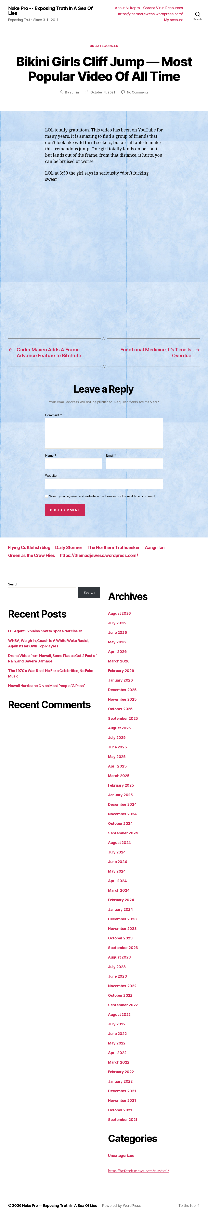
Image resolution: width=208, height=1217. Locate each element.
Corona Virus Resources (163, 8)
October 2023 (120, 938)
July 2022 (117, 1024)
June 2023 (117, 976)
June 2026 (117, 632)
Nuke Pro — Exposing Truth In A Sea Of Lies (59, 1205)
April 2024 (117, 881)
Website (51, 475)
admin (74, 92)
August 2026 (119, 613)
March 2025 (118, 776)
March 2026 (118, 661)
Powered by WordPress (121, 1205)
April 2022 (117, 1053)
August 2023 (119, 957)
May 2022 (117, 1043)
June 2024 (117, 862)
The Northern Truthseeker (113, 547)
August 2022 (119, 1014)
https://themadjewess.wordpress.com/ (150, 14)
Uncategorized (104, 46)
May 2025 (117, 757)
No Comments (137, 92)
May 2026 (117, 642)
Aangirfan (155, 547)
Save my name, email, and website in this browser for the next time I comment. (102, 496)
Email (111, 455)
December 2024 (122, 804)
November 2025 (122, 699)
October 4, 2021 (102, 92)
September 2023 (123, 948)
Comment (53, 415)
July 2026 (117, 623)
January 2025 (120, 795)
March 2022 (118, 1062)
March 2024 (118, 890)
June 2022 (117, 1033)
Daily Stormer (68, 547)
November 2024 (122, 814)
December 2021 (122, 1091)
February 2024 (121, 900)
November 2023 (122, 928)
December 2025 (122, 690)
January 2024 (120, 909)
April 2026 (117, 651)
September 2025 (123, 718)
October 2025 (120, 709)
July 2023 (117, 967)
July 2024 (117, 852)
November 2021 (122, 1100)
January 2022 (120, 1081)
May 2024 (117, 871)
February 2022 (121, 1072)
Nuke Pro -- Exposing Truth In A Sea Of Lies (50, 11)
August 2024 (119, 842)
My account (173, 20)
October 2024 (120, 823)
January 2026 (120, 680)
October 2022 (120, 995)
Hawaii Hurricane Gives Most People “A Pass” (46, 686)
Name (50, 455)
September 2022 (123, 1005)
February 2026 (121, 671)
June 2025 (117, 747)
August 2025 (119, 728)
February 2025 (121, 785)
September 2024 (123, 833)
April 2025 (117, 766)
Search (13, 584)
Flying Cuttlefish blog (29, 547)
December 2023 (122, 919)
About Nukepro (127, 8)
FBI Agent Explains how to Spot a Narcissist (45, 631)
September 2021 (122, 1119)
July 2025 (117, 737)
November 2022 (122, 986)
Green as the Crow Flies (31, 555)
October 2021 (120, 1110)
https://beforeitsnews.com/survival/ (138, 1171)
